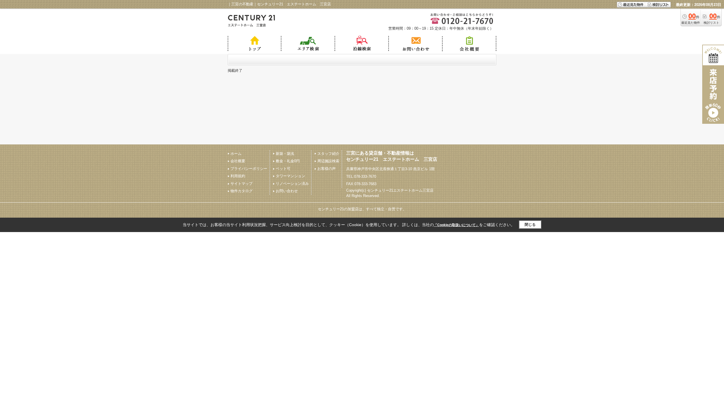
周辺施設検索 (328, 161)
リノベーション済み (292, 183)
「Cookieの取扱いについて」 (456, 225)
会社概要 (237, 161)
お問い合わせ (287, 191)
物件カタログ (241, 191)
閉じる (530, 224)
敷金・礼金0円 (288, 161)
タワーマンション (290, 176)
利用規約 (237, 176)
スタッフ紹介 (328, 153)
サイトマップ (241, 183)
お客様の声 (326, 168)
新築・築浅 (285, 153)
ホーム (236, 153)
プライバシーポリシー (248, 168)
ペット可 (283, 168)
